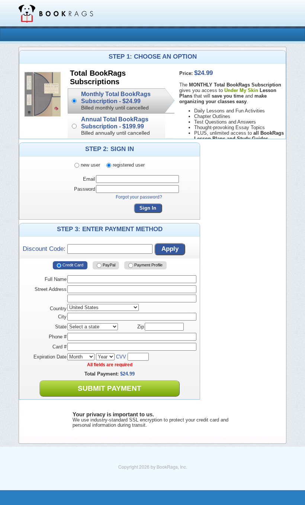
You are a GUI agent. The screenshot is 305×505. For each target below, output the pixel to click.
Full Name (56, 279)
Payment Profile (148, 265)
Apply (170, 248)
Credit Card (72, 265)
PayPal (108, 265)
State (61, 326)
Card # (59, 347)
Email (89, 179)
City (62, 316)
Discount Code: (45, 248)
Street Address (51, 289)
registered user (128, 165)
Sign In (147, 208)
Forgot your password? (139, 197)
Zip (140, 326)
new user (89, 165)
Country (58, 308)
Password (84, 189)
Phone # (58, 337)
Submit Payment (109, 388)
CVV (121, 357)
